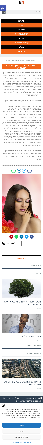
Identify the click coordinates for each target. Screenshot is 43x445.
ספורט (21, 25)
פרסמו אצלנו (21, 258)
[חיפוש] (4, 12)
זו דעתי (21, 30)
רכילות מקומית (21, 34)
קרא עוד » (38, 308)
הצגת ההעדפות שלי (21, 437)
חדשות (21, 21)
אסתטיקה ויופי (29, 60)
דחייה (21, 431)
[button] (3, 8)
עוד (22, 38)
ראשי (35, 60)
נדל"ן (21, 47)
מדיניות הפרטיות (22, 401)
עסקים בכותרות (22, 43)
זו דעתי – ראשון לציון (31, 336)
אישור (21, 425)
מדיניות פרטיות (27, 442)
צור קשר (21, 51)
